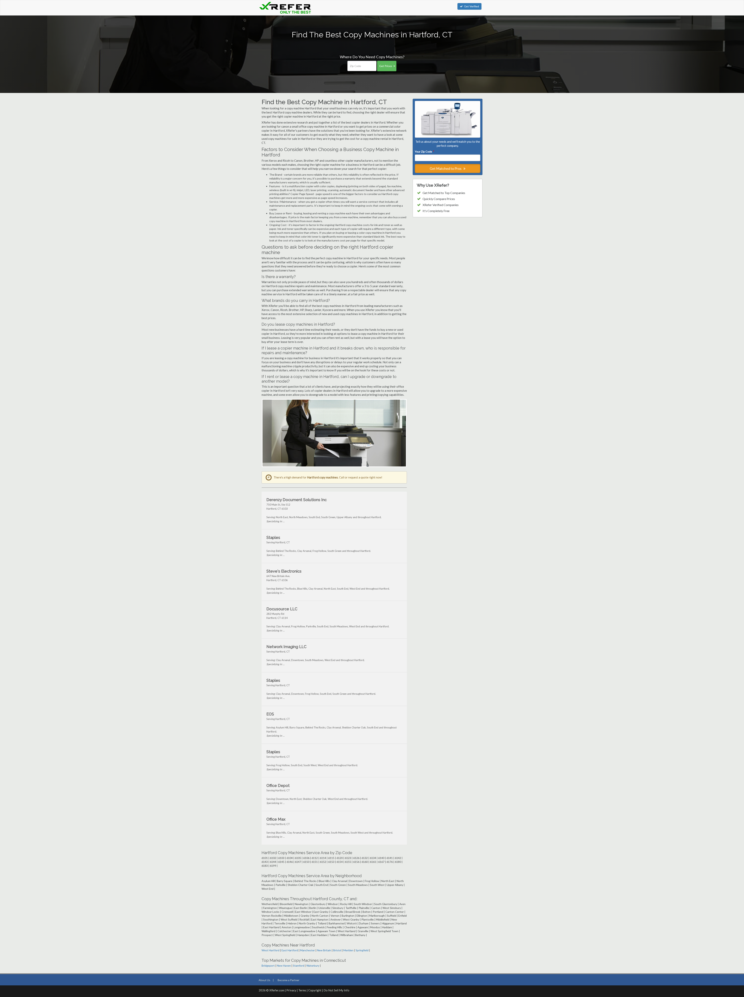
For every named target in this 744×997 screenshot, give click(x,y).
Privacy (291, 990)
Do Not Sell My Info (336, 990)
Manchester (307, 950)
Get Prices (385, 66)
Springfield (362, 950)
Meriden (348, 950)
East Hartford (290, 950)
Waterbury (312, 965)
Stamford (298, 965)
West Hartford (270, 950)
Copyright (314, 990)
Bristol (337, 950)
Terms (302, 990)
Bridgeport (268, 965)
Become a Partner (288, 980)
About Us (264, 980)
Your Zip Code (424, 151)
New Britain (324, 950)
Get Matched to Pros (446, 168)
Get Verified (471, 6)
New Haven (284, 965)
